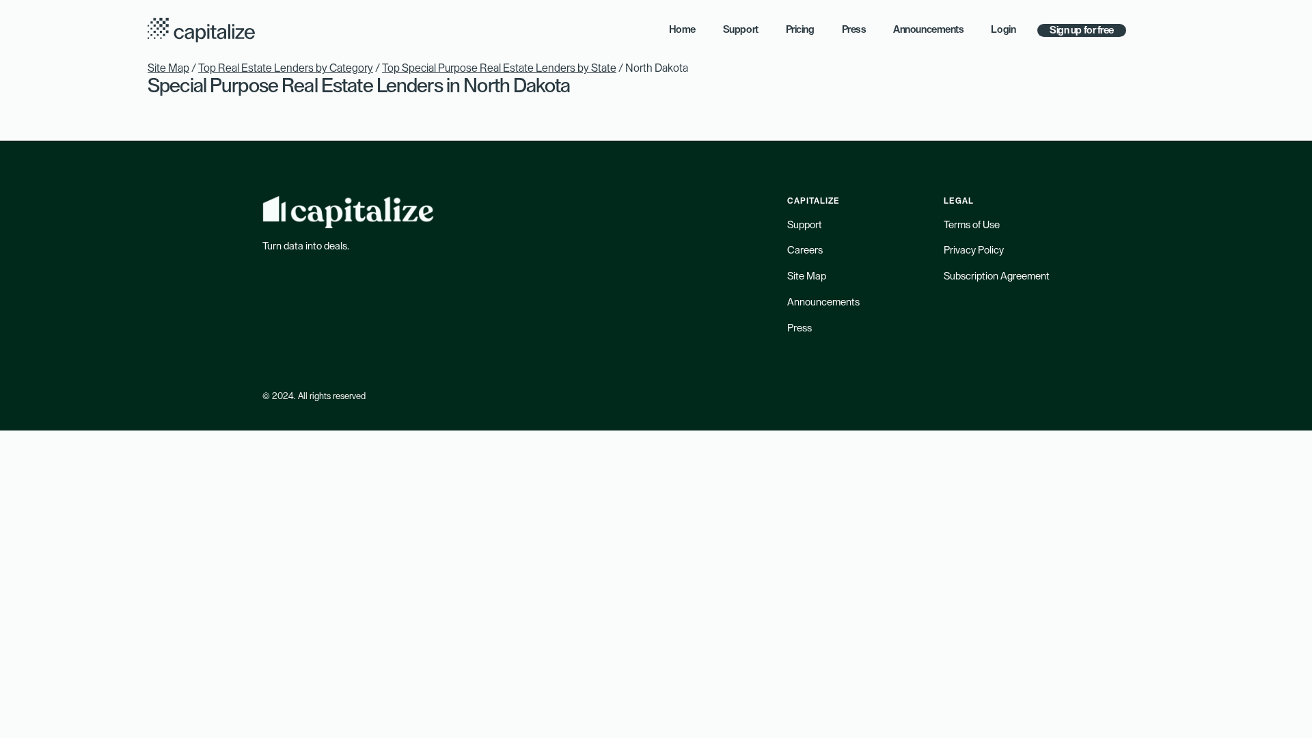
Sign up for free (1082, 30)
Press (799, 328)
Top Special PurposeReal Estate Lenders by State (499, 68)
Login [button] (1003, 30)
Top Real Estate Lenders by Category (285, 68)
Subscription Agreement (997, 276)
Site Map (168, 68)
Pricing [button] (800, 30)
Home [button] (682, 30)
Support (804, 225)
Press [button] (854, 30)
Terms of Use (972, 225)
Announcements (823, 302)
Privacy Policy (974, 250)
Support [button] (740, 30)
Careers (805, 250)
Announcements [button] (928, 30)
